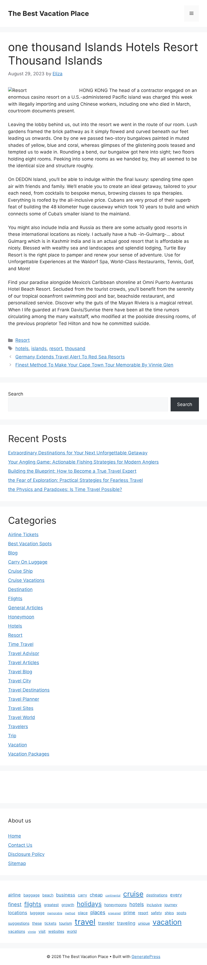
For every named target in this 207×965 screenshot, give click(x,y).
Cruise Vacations (26, 580)
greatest (51, 904)
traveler (106, 923)
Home (14, 836)
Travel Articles (23, 662)
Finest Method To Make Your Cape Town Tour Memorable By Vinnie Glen (94, 365)
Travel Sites (20, 708)
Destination (20, 589)
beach (47, 895)
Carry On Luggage (27, 562)
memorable (54, 913)
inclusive (154, 904)
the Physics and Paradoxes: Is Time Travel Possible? (65, 489)
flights (32, 903)
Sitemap (17, 863)
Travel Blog (20, 671)
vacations (16, 931)
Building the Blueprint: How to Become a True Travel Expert (72, 471)
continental (112, 895)
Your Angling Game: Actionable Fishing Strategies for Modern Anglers (83, 462)
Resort (22, 340)
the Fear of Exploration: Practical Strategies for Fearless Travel (75, 480)
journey (170, 904)
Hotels (15, 626)
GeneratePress (146, 956)
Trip (12, 735)
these (37, 923)
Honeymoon (21, 616)
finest (15, 904)
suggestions (18, 923)
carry (82, 895)
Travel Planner (23, 699)
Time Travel (20, 644)
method (70, 913)
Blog (13, 553)
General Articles (25, 607)
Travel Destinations (29, 690)
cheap (96, 895)
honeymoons (115, 904)
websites (56, 931)
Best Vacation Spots (30, 543)
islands (39, 348)
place (83, 912)
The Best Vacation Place (48, 13)
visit (42, 931)
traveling (126, 923)
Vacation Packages (28, 754)
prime (129, 912)
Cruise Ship (20, 571)
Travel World (21, 717)
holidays (89, 904)
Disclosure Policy (26, 854)
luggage (37, 912)
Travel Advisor (23, 653)
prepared (114, 913)
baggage (31, 895)
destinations (156, 895)
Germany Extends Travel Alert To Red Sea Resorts (70, 356)
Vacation (17, 744)
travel (85, 922)
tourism (65, 923)
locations (17, 912)
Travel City (19, 680)
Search (15, 394)
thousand (75, 348)
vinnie (32, 932)
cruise (133, 893)
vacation (167, 922)
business (65, 895)
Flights (15, 598)
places (97, 912)
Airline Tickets (23, 534)
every (176, 895)
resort (55, 348)
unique (144, 923)
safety (156, 912)
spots (181, 912)
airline (14, 895)
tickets (50, 923)
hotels (22, 348)
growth (67, 904)
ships (169, 912)
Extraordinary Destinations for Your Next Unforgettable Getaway (77, 452)
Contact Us (20, 845)
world (72, 931)
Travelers (18, 726)
